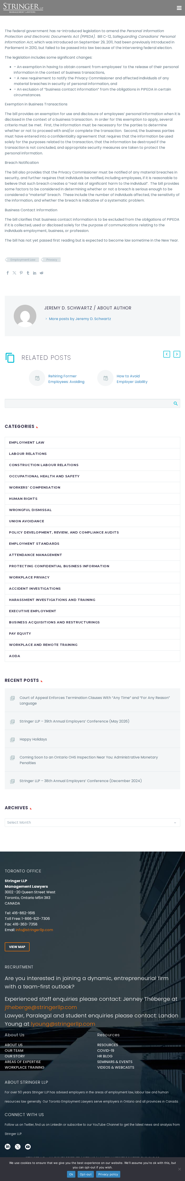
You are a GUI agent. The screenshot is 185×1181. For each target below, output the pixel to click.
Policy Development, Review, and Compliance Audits (64, 532)
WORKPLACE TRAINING (24, 1067)
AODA (14, 656)
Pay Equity (20, 634)
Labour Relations (28, 454)
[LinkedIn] (35, 273)
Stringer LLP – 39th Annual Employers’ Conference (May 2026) (75, 721)
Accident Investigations (35, 589)
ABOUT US (14, 1045)
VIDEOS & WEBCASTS (115, 1067)
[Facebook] (7, 273)
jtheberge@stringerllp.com (41, 1007)
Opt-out (86, 1174)
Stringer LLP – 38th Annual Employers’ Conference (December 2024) (81, 780)
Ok (71, 1174)
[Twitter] (14, 273)
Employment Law (23, 260)
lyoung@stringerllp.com (63, 1024)
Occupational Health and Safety (44, 476)
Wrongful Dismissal (30, 510)
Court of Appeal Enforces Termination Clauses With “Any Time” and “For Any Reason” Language (95, 700)
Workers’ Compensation (34, 487)
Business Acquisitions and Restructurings (54, 622)
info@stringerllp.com (34, 929)
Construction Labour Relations (44, 465)
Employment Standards (34, 544)
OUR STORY (15, 1056)
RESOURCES (107, 1045)
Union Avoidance (26, 521)
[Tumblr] (28, 273)
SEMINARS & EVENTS (114, 1061)
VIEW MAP (17, 947)
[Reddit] (41, 273)
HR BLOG (105, 1056)
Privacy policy (108, 1174)
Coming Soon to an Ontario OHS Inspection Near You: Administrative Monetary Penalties (89, 760)
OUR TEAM (14, 1050)
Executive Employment (32, 611)
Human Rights (23, 499)
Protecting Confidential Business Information (59, 566)
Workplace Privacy (29, 577)
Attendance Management (35, 555)
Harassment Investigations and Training (52, 600)
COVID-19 (105, 1050)
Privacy (51, 260)
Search (175, 403)
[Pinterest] (21, 273)
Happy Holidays (33, 739)
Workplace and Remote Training (43, 645)
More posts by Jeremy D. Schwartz (80, 318)
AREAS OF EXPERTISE (23, 1061)
